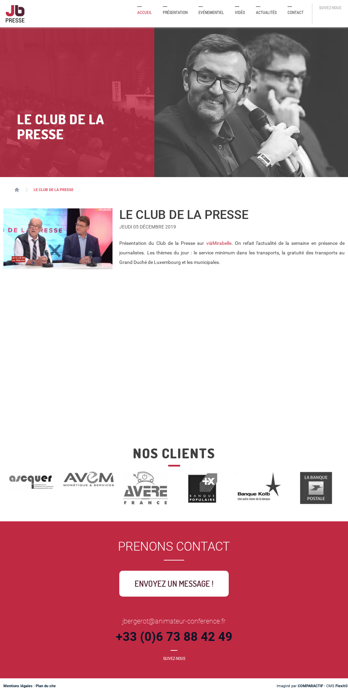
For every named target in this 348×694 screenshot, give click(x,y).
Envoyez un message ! (174, 583)
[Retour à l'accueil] (15, 13)
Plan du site (46, 686)
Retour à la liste (149, 426)
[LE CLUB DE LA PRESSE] (57, 238)
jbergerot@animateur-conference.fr (174, 621)
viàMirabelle (218, 243)
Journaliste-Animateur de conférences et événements (16, 190)
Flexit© (341, 686)
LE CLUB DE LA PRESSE (53, 190)
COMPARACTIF (310, 686)
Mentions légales (18, 686)
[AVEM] (89, 478)
